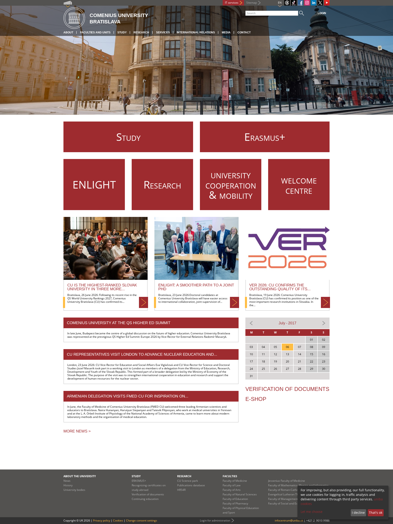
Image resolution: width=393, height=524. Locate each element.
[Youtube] (327, 2)
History (68, 485)
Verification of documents (287, 389)
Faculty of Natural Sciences (240, 494)
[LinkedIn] (313, 2)
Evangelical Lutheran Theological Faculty (293, 494)
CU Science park (187, 481)
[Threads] (287, 2)
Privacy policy (101, 520)
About (68, 32)
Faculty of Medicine (235, 481)
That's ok (375, 512)
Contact (244, 32)
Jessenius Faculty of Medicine (286, 481)
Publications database (191, 485)
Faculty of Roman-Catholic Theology (290, 490)
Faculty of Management (283, 499)
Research (141, 32)
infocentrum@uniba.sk (289, 520)
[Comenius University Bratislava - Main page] (74, 18)
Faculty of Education (235, 499)
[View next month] (323, 323)
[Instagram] (307, 2)
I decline (358, 512)
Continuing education (145, 499)
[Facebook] (300, 2)
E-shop (255, 399)
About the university (79, 476)
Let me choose (311, 511)
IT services (231, 3)
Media (226, 32)
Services (163, 32)
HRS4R (181, 490)
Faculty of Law (231, 485)
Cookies (118, 520)
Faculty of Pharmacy (235, 503)
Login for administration (215, 520)
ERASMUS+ (139, 481)
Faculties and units (95, 32)
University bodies (74, 490)
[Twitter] (320, 2)
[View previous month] (251, 323)
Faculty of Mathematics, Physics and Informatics (298, 485)
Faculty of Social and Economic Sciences (293, 503)
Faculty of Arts (232, 490)
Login (322, 13)
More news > (77, 431)
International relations (196, 32)
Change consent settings (141, 520)
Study (122, 32)
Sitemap (251, 3)
